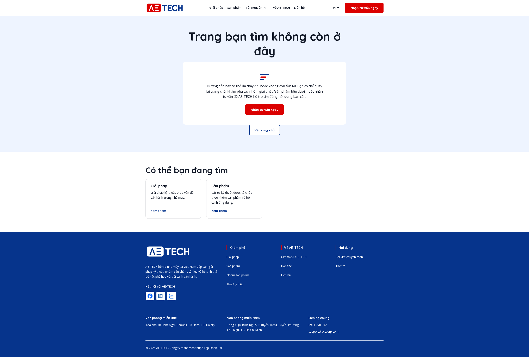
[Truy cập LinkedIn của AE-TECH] (160, 296)
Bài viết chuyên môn (349, 257)
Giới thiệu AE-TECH (293, 257)
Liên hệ (299, 8)
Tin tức (340, 266)
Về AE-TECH (281, 8)
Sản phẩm (234, 8)
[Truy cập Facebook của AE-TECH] (150, 296)
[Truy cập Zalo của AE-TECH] (171, 296)
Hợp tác (286, 266)
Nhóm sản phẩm (237, 275)
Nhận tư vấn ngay (364, 8)
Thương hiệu (234, 284)
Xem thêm (158, 211)
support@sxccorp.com (323, 331)
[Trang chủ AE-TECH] (168, 251)
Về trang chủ (265, 130)
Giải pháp (216, 8)
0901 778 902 (318, 325)
